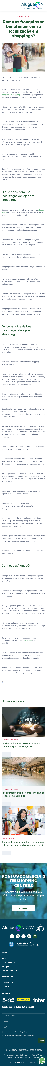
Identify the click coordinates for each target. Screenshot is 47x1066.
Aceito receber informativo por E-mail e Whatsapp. (19, 1035)
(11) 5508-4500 (32, 1062)
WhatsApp (28, 641)
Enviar (41, 1040)
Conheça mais (22, 908)
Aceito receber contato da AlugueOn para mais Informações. (22, 1032)
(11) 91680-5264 (17, 1062)
